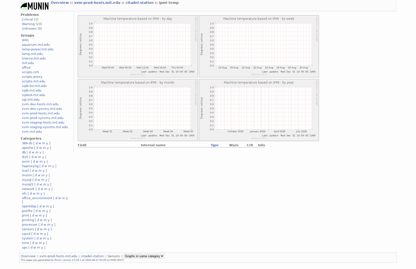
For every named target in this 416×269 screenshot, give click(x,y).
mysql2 (27, 184)
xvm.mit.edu (32, 131)
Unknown (29, 28)
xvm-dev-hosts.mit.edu (40, 104)
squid (26, 234)
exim (26, 161)
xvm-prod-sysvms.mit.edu (42, 118)
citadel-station (140, 3)
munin (27, 175)
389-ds (27, 143)
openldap (29, 206)
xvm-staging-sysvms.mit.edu (45, 127)
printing (28, 220)
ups (24, 247)
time (25, 243)
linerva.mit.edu (34, 58)
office (26, 67)
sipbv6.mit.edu (33, 95)
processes (30, 224)
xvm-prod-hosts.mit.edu (98, 3)
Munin (58, 259)
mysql (27, 180)
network (28, 189)
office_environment (37, 198)
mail (25, 170)
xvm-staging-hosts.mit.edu (43, 122)
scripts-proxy (32, 77)
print (25, 215)
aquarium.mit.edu (36, 44)
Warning (28, 24)
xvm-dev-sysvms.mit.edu (42, 109)
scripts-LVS (30, 72)
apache (27, 148)
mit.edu (28, 63)
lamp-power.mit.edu (37, 49)
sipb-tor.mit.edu (34, 86)
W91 (25, 40)
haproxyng (30, 166)
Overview (60, 3)
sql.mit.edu (30, 99)
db (24, 152)
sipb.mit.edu (31, 90)
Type (215, 145)
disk (25, 157)
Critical (27, 19)
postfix (27, 211)
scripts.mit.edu (33, 81)
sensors (28, 229)
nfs (24, 193)
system (27, 238)
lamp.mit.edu (32, 54)
